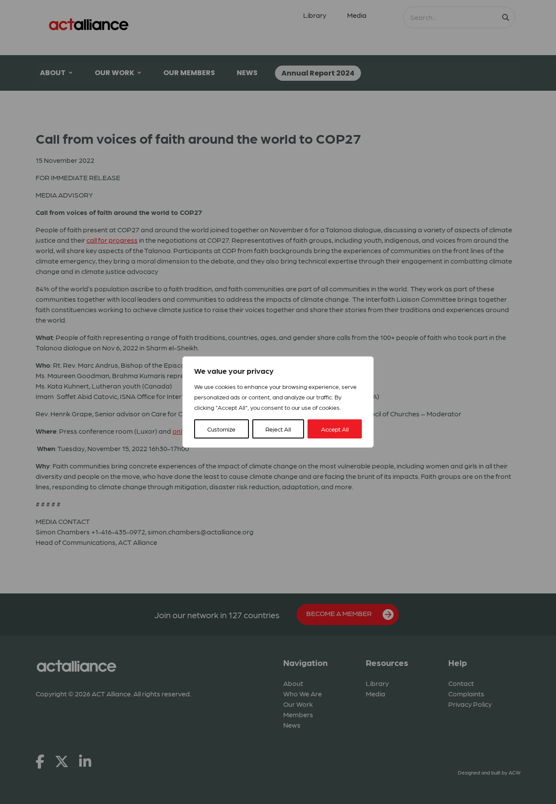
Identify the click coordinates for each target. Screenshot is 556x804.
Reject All (278, 428)
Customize (221, 428)
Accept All (335, 428)
